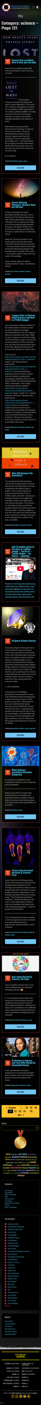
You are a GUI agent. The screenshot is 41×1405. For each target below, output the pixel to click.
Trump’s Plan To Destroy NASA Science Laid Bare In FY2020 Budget (23, 318)
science (25, 161)
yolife (32, 597)
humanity (14, 1165)
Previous (12, 1108)
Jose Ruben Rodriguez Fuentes (18, 1251)
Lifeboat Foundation (16, 1393)
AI (11, 1154)
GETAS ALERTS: (25, 1368)
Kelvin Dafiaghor (13, 1246)
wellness (28, 597)
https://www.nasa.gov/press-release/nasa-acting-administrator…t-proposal (19, 390)
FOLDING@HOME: (8, 1380)
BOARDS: (24, 1374)
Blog (20, 16)
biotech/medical (26, 584)
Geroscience (9, 1321)
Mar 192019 (7, 205)
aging (19, 584)
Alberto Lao (12, 1271)
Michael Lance (14, 427)
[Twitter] (16, 1396)
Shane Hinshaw (13, 1273)
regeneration (14, 597)
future (20, 1163)
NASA (38, 1168)
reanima (29, 594)
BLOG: (23, 1371)
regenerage (8, 597)
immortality (8, 594)
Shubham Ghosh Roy (15, 1229)
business (33, 584)
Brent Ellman (12, 1287)
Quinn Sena (12, 1232)
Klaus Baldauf (13, 1260)
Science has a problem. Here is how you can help (24, 61)
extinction (16, 1162)
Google (28, 1162)
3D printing (8, 1191)
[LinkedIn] (20, 1396)
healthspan (27, 592)
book (32, 104)
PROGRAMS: (25, 1380)
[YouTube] (24, 1396)
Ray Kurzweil (9, 1199)
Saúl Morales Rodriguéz (16, 1227)
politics (9, 1170)
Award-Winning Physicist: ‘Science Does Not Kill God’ (24, 205)
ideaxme (32, 592)
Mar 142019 (7, 551)
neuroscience (23, 525)
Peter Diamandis (10, 1195)
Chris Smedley (13, 1303)
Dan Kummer (12, 1254)
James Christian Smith (16, 932)
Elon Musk (8, 1201)
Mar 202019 (7, 61)
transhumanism (9, 589)
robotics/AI (23, 1085)
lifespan (19, 594)
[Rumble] (28, 1396)
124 (24, 1111)
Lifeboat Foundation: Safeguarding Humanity (15, 7)
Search (36, 1127)
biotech (24, 1157)
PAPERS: (24, 1383)
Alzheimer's (15, 1154)
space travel (32, 728)
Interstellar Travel (34, 1165)
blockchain (13, 1160)
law (33, 427)
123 (20, 1111)
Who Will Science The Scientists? (22, 474)
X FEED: (8, 1371)
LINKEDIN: (8, 1368)
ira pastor (14, 594)
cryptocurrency (28, 1160)
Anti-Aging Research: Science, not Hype (22, 978)
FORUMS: (15, 1386)
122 (15, 1111)
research (37, 1170)
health (20, 586)
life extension (26, 586)
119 (31, 1108)
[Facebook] (12, 1396)
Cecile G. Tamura (14, 1262)
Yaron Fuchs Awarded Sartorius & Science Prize (22, 873)
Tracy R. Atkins (14, 271)
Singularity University (12, 1203)
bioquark (17, 592)
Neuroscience (5, 1170)
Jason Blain (12, 1295)
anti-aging (23, 589)
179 (31, 1111)
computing (8, 586)
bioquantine (11, 592)
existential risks (9, 1163)
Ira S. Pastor (13, 584)
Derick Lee (11, 1268)
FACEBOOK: (7, 1364)
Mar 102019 (7, 978)
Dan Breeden (12, 1235)
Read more (20, 168)
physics (21, 161)
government (28, 427)
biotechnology (32, 1157)
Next (19, 1115)
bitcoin (7, 1160)
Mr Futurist (8, 1326)
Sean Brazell (12, 1282)
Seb (9, 1290)
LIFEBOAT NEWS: (26, 1364)
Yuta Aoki (11, 1265)
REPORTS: (24, 1377)
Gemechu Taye (13, 1243)
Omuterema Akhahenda (16, 1257)
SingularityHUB (10, 1334)
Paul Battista (12, 1240)
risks (4, 1173)
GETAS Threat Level (20, 1356)
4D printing (8, 1193)
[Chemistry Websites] (20, 1140)
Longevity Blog (10, 1324)
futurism (25, 1163)
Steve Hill (11, 1284)
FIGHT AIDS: (10, 1377)
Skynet (7, 1205)
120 (35, 1108)
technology (25, 1173)
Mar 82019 (7, 1063)
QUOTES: (24, 1386)
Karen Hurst (12, 1249)
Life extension (16, 1168)
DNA (12, 586)
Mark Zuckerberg (11, 1207)
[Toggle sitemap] (33, 7)
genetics (16, 586)
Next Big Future (10, 1329)
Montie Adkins (13, 1298)
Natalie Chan (12, 1279)
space (11, 1173)
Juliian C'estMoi (14, 1020)
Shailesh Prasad (13, 1238)
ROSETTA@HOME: (7, 1383)
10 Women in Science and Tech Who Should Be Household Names (23, 1063)
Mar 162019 (7, 318)
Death (36, 1159)
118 (26, 1108)
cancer (23, 1160)
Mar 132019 (7, 641)
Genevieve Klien (14, 525)
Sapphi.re (35, 1393)
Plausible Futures (11, 1332)
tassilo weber (21, 597)
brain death (18, 1160)
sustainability (17, 1173)
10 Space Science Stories (24, 641)
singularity (7, 1173)
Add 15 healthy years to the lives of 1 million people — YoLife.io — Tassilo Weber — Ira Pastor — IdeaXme (23, 551)
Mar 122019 (7, 772)
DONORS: (14, 1374)
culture (33, 1159)
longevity (24, 594)
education (22, 271)
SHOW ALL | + (8, 1306)
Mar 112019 (7, 873)
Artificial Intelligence (31, 1154)
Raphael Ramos (13, 1276)
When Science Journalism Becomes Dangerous (22, 772)
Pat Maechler (13, 161)
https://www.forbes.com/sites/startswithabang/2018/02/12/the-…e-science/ (20, 369)
